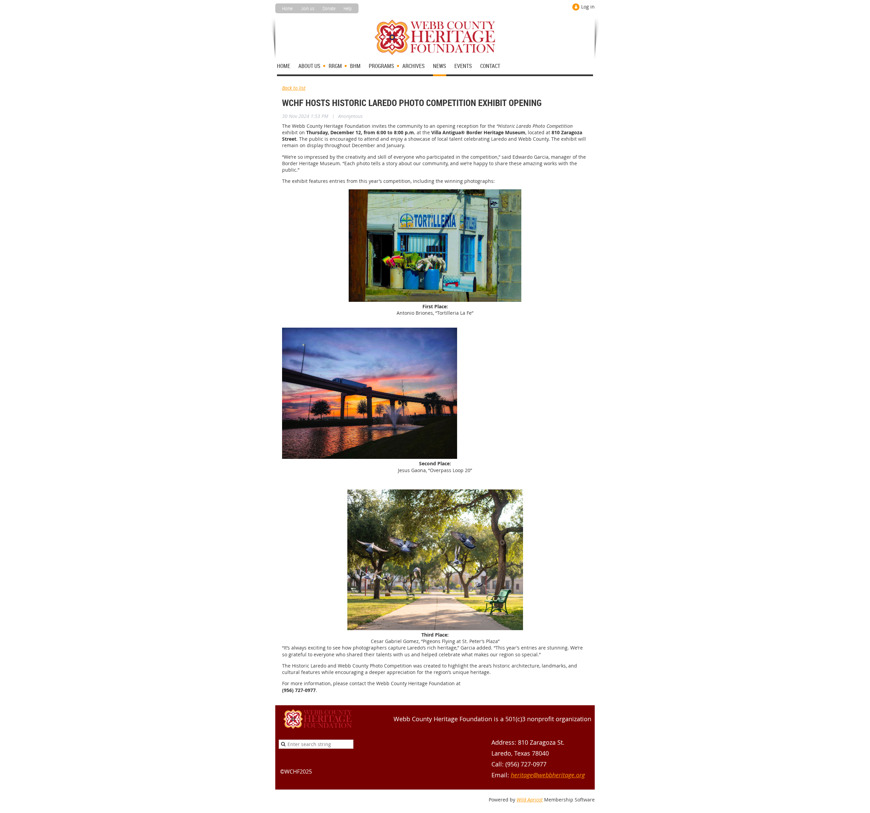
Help (348, 8)
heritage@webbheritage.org (548, 775)
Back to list (294, 88)
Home (287, 8)
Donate (329, 8)
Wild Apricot (530, 799)
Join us (307, 8)
